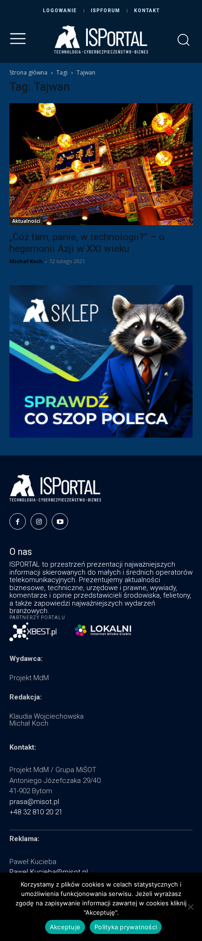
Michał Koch (26, 261)
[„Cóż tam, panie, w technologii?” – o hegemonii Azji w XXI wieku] (101, 164)
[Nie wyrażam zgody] (190, 906)
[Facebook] (17, 521)
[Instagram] (39, 521)
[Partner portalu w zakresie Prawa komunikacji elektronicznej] (103, 630)
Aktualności (26, 221)
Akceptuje (65, 927)
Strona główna (28, 72)
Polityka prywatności (125, 927)
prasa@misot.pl (34, 801)
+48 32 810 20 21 (35, 812)
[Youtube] (60, 521)
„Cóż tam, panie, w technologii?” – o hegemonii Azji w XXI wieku (86, 242)
